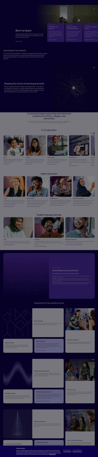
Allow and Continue (77, 451)
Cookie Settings (67, 451)
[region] (49, 451)
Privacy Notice (52, 454)
